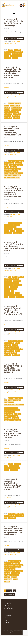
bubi (15, 161)
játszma (21, 348)
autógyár (11, 400)
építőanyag (20, 515)
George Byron (7, 468)
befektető (6, 107)
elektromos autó (18, 51)
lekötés (15, 288)
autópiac (10, 49)
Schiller (6, 55)
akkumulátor (11, 398)
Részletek (8, 34)
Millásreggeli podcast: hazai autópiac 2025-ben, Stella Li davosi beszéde (13, 433)
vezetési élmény (17, 233)
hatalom (15, 348)
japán (15, 414)
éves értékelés (8, 408)
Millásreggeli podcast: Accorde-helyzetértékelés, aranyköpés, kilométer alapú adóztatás (13, 72)
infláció (6, 286)
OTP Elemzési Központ (9, 295)
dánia (5, 563)
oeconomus (7, 575)
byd (15, 463)
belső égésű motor (9, 342)
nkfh (5, 517)
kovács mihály (7, 288)
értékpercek (18, 163)
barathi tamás (19, 340)
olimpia (17, 293)
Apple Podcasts (15, 41)
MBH (12, 291)
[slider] (21, 38)
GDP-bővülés (19, 165)
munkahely (7, 352)
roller (6, 297)
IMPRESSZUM (8, 615)
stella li (6, 470)
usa (12, 577)
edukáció (15, 344)
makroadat (7, 291)
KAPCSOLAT (7, 617)
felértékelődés (8, 567)
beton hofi (7, 109)
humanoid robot (8, 414)
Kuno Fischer (7, 115)
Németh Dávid (7, 173)
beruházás (20, 276)
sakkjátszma (15, 575)
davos (19, 463)
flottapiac (17, 225)
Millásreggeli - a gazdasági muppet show (14, 6)
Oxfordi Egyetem (8, 229)
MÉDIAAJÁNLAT (8, 603)
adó (11, 105)
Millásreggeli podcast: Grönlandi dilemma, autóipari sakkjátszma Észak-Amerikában (13, 530)
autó (5, 400)
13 (14, 591)
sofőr (20, 55)
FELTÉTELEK (8, 606)
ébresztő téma (14, 282)
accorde (6, 105)
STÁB (5, 620)
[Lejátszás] (6, 38)
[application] (14, 38)
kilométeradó (17, 113)
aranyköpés (16, 105)
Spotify (6, 43)
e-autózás (18, 223)
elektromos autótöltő (10, 515)
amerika (10, 161)
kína (20, 414)
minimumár (7, 573)
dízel (5, 51)
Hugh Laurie (13, 227)
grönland (12, 569)
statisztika (12, 297)
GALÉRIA (6, 622)
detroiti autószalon (14, 563)
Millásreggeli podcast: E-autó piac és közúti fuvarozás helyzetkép (14, 22)
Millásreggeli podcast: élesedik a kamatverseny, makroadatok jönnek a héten (14, 246)
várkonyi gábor (8, 117)
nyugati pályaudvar (17, 173)
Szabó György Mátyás (15, 177)
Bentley (17, 342)
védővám (15, 579)
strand (6, 177)
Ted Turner (15, 418)
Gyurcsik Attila (8, 113)
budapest (6, 282)
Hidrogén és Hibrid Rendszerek (11, 410)
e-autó (10, 51)
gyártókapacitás (8, 571)
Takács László (19, 231)
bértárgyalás (7, 344)
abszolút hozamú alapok (14, 103)
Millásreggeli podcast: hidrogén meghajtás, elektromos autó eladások (13, 368)
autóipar (18, 561)
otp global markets (9, 175)
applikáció (10, 513)
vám (16, 577)
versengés (6, 581)
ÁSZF (5, 611)
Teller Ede (7, 577)
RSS (15, 43)
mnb (17, 171)
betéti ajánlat (7, 280)
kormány (20, 571)
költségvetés (17, 169)
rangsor (16, 416)
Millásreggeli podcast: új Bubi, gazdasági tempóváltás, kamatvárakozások (13, 131)
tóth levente (20, 297)
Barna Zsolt (17, 49)
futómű (17, 111)
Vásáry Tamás (7, 57)
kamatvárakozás (8, 169)
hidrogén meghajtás (9, 412)
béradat (14, 276)
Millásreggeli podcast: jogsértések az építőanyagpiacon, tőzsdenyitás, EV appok (13, 484)
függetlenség (17, 567)
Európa (6, 165)
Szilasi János (7, 418)
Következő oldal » (9, 594)
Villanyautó (16, 117)
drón (19, 109)
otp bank (14, 352)
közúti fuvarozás (17, 53)
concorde (13, 109)
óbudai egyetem (8, 416)
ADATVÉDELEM (8, 608)
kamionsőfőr (7, 53)
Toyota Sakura (7, 420)
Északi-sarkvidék (19, 565)
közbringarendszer (9, 171)
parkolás (18, 175)
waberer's (15, 57)
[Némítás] (18, 38)
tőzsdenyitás (12, 517)
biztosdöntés (16, 280)
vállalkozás (7, 354)
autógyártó (18, 400)
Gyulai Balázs (7, 348)
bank (9, 276)
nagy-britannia (16, 115)
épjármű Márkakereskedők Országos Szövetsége (13, 404)
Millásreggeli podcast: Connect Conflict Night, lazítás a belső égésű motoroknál (13, 310)
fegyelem (12, 165)
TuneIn (11, 43)
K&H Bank (6, 167)
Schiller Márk (13, 55)
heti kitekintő (18, 284)
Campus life (20, 161)
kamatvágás (13, 167)
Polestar (6, 231)
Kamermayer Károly (9, 350)
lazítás (17, 350)
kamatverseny (13, 286)
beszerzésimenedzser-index (11, 278)
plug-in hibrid (17, 229)
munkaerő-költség (9, 293)
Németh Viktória (15, 573)
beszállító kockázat (16, 107)
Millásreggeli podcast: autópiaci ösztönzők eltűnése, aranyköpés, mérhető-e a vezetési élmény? (13, 191)
